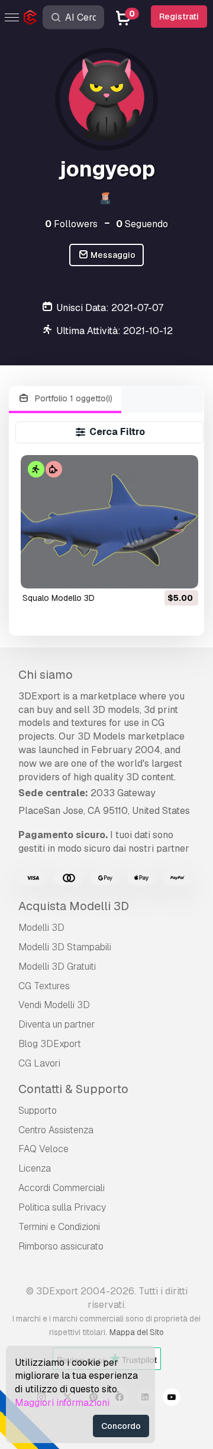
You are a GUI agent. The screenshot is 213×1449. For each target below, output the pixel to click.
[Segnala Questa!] (181, 572)
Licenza (34, 1168)
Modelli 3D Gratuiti (57, 966)
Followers (71, 224)
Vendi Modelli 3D (54, 1005)
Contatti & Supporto (73, 1089)
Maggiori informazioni (62, 1402)
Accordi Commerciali (61, 1188)
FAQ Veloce (43, 1149)
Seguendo (142, 224)
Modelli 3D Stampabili (64, 947)
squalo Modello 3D (58, 598)
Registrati (179, 16)
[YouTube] (171, 1399)
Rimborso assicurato (61, 1246)
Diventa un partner (56, 1024)
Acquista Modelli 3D (73, 906)
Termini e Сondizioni (59, 1227)
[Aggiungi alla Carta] (156, 572)
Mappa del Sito (136, 1332)
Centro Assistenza (55, 1130)
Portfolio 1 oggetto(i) (72, 398)
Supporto (37, 1110)
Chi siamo (45, 674)
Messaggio (112, 255)
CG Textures (44, 986)
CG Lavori (39, 1063)
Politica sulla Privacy (62, 1207)
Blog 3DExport (49, 1044)
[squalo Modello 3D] (110, 521)
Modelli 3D (41, 927)
